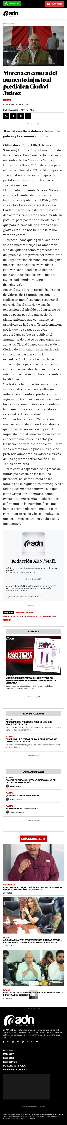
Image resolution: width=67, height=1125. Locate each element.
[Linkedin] (13, 1041)
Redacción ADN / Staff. (33, 561)
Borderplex (9, 885)
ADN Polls (11, 676)
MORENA (7, 620)
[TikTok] (27, 1041)
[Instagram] (8, 1041)
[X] (20, 116)
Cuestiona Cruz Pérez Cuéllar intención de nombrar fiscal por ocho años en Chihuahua (32, 888)
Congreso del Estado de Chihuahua (20, 616)
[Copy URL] (28, 116)
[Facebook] (13, 116)
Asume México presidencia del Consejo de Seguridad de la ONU (29, 723)
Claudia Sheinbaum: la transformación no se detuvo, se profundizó (30, 781)
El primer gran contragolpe (22, 808)
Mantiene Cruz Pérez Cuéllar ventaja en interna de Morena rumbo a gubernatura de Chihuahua (31, 680)
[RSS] (17, 1041)
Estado (12, 24)
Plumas (9, 737)
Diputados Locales (48, 616)
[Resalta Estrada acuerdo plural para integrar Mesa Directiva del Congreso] (33, 968)
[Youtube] (37, 1041)
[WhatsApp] (6, 116)
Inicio (5, 24)
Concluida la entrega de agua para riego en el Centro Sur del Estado (32, 740)
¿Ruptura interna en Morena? (22, 795)
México (9, 720)
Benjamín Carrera (24, 613)
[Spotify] (22, 1041)
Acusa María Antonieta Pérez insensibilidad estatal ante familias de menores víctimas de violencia (32, 941)
